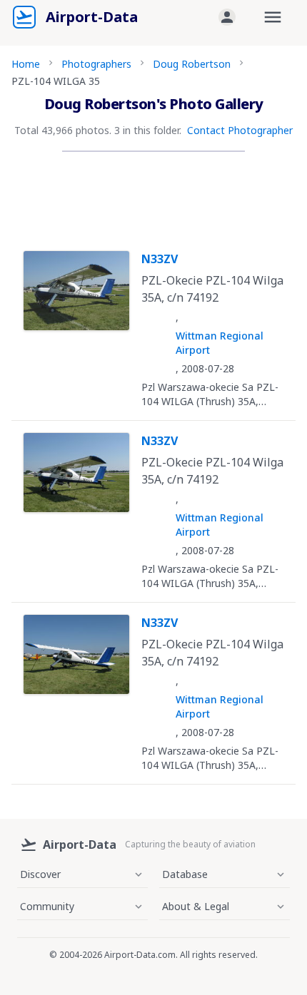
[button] (227, 17)
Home (25, 64)
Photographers (96, 64)
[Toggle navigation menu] (273, 17)
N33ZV (159, 259)
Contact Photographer (240, 130)
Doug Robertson (192, 64)
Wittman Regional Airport (219, 343)
